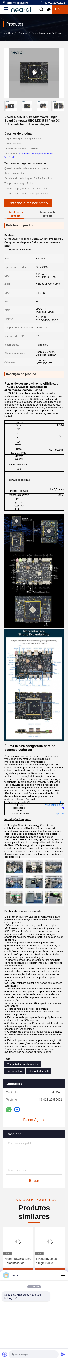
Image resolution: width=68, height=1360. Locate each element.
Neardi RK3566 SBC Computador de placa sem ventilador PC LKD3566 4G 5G (17, 1261)
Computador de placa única (23, 1064)
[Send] (63, 1354)
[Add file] (4, 1354)
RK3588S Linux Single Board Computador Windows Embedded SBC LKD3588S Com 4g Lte (49, 1261)
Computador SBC (39, 1071)
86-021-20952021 (54, 2)
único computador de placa (46, 33)
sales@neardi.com (17, 2)
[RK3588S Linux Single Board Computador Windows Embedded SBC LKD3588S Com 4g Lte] (50, 1241)
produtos (22, 33)
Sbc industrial (14, 1071)
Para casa (8, 33)
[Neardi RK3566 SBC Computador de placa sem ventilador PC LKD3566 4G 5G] (18, 1241)
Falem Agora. (34, 1120)
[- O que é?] (9, 1109)
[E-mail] (17, 1109)
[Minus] (63, 1275)
